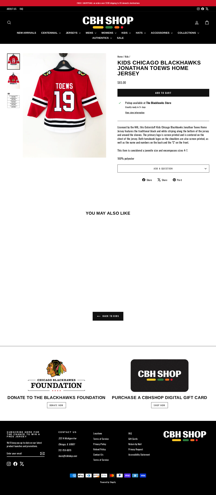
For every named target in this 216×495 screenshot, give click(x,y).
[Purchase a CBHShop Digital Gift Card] (159, 375)
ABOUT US (11, 8)
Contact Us (98, 454)
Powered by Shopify (108, 482)
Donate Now (56, 405)
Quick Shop (31, 268)
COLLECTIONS (187, 32)
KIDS (125, 32)
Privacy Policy (99, 444)
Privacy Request (135, 449)
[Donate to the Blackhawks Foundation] (56, 375)
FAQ (21, 8)
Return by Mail (135, 444)
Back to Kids (110, 316)
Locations (97, 433)
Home (120, 56)
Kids (127, 56)
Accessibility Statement (139, 454)
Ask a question (163, 168)
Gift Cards (133, 438)
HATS (139, 32)
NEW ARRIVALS (26, 32)
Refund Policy (99, 449)
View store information (134, 112)
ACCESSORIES (160, 32)
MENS (90, 32)
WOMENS (107, 32)
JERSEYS (72, 32)
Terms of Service (101, 438)
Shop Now (159, 405)
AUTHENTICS (100, 37)
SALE (120, 37)
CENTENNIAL (49, 32)
